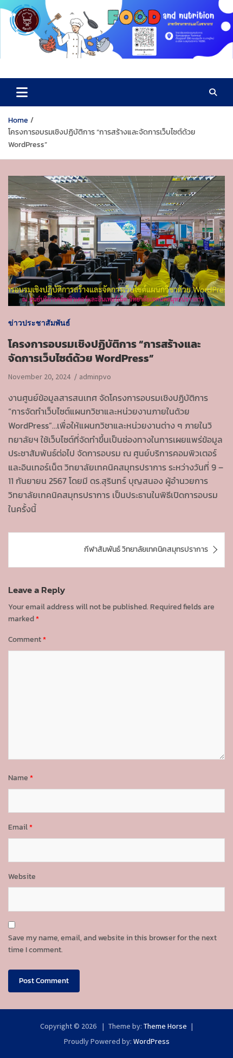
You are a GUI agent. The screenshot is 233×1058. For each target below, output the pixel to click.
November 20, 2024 (39, 376)
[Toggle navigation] (22, 92)
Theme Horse (165, 1026)
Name (20, 777)
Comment (27, 639)
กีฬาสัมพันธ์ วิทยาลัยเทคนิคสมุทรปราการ (146, 549)
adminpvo (95, 376)
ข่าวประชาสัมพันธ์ (39, 323)
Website (22, 876)
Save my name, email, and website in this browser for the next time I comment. (112, 943)
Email (20, 827)
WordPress (151, 1041)
